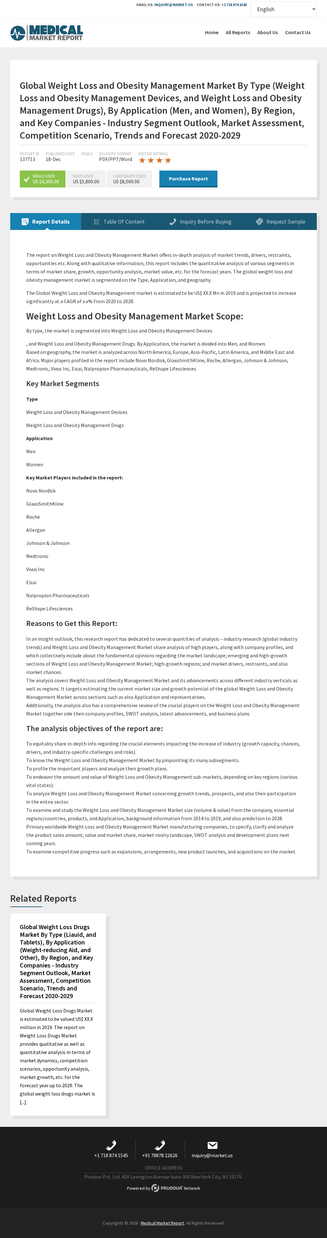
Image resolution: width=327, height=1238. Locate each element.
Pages (87, 153)
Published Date (60, 153)
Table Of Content (123, 221)
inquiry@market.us (173, 4)
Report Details (50, 221)
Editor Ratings (153, 153)
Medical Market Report (58, 33)
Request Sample (285, 221)
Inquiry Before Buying (205, 221)
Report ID (29, 153)
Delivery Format (115, 153)
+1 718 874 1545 (234, 4)
